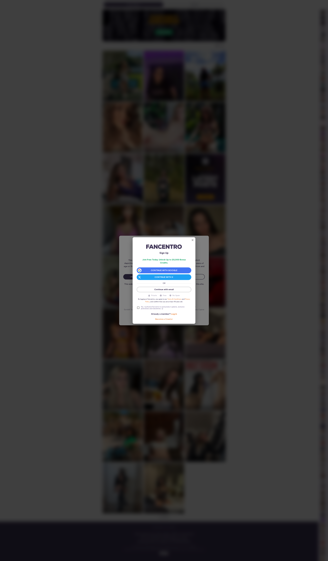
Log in (174, 314)
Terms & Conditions (174, 299)
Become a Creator (164, 319)
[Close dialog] (192, 240)
